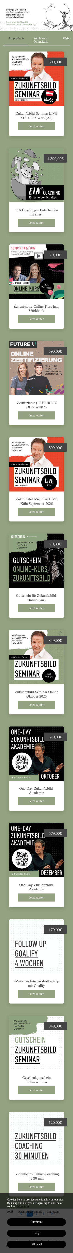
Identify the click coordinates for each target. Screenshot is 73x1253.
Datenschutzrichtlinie (30, 1211)
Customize (37, 1221)
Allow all (36, 1244)
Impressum (53, 1211)
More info (23, 1206)
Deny (36, 1233)
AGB (10, 1211)
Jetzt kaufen (36, 126)
